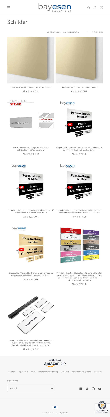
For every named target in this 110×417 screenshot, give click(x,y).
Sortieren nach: (54, 32)
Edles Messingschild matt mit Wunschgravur (79, 87)
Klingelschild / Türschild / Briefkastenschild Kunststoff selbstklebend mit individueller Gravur (31, 211)
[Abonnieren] (52, 388)
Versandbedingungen (82, 371)
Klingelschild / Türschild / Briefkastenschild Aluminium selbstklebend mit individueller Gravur (79, 148)
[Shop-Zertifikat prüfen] (102, 416)
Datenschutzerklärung (48, 371)
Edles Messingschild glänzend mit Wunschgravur (30, 87)
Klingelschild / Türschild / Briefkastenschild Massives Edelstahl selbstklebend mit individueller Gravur (79, 211)
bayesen (51, 413)
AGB (33, 371)
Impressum (23, 371)
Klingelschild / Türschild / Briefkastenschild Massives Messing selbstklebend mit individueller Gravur (31, 274)
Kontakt (98, 371)
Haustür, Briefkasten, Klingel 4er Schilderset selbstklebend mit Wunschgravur (30, 148)
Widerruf (65, 371)
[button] (8, 7)
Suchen (11, 371)
